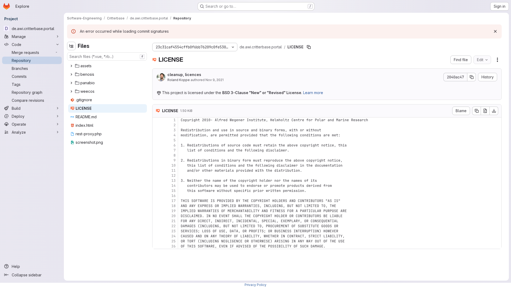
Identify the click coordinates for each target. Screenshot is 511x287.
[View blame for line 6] (157, 145)
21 (173, 221)
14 (173, 185)
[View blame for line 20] (157, 215)
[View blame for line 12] (157, 175)
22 (173, 226)
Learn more (313, 92)
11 (173, 170)
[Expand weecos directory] (71, 91)
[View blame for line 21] (157, 220)
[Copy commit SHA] (471, 77)
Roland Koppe (178, 80)
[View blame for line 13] (157, 180)
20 (173, 216)
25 (173, 241)
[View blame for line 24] (157, 236)
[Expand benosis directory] (71, 74)
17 (173, 201)
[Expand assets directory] (71, 66)
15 (173, 190)
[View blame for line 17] (157, 200)
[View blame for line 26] (157, 246)
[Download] (494, 111)
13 (173, 180)
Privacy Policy (255, 285)
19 (173, 211)
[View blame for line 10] (157, 165)
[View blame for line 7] (157, 150)
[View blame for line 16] (157, 195)
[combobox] (107, 56)
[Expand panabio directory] (71, 83)
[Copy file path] (308, 47)
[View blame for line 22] (157, 226)
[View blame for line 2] (157, 125)
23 (173, 231)
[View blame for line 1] (157, 120)
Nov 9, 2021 (214, 80)
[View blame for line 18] (157, 205)
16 (173, 195)
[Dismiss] (495, 31)
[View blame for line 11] (157, 170)
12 (173, 175)
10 (173, 165)
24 (173, 236)
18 (173, 206)
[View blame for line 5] (157, 140)
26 (173, 246)
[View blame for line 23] (157, 231)
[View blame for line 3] (157, 130)
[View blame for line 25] (157, 241)
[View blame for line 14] (157, 185)
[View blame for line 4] (157, 135)
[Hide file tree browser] (71, 46)
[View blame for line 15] (157, 190)
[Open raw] (485, 111)
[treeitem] (107, 66)
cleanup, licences (184, 74)
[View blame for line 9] (157, 160)
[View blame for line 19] (157, 210)
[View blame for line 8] (157, 155)
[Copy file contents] (476, 111)
